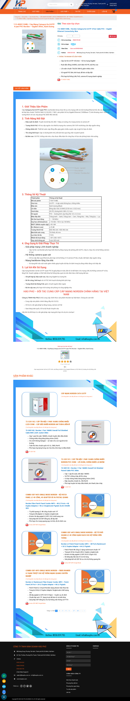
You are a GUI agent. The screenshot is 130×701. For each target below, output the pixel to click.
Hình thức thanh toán (72, 680)
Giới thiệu (35, 11)
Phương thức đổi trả (71, 683)
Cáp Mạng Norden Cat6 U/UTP (73, 393)
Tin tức (77, 11)
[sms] (4, 692)
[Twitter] (27, 686)
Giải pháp (64, 11)
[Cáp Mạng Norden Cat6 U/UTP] (39, 404)
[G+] (24, 686)
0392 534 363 (20, 662)
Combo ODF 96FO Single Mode (37, 524)
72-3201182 (32, 451)
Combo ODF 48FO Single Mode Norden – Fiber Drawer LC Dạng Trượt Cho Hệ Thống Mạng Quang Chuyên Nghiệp (48, 573)
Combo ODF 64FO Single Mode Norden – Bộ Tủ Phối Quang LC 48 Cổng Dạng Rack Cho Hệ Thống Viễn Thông (82, 535)
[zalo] (4, 686)
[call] (4, 676)
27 (74, 611)
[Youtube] (30, 686)
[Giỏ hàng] (112, 11)
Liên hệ (104, 11)
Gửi (69, 669)
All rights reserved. (40, 699)
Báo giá (114, 36)
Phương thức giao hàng (72, 686)
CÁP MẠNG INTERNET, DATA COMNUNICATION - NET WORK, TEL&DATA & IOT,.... (62, 16)
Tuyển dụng (91, 11)
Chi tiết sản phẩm (21, 88)
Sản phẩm (49, 11)
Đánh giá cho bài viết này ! (65, 346)
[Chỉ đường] (4, 681)
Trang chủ (22, 11)
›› (84, 611)
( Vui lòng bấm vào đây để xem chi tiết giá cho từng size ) (76, 396)
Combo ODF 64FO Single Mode (72, 563)
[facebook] (21, 686)
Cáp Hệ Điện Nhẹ (33, 16)
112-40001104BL (65, 79)
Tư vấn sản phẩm (71, 689)
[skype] (73, 44)
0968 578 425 (20, 665)
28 (78, 611)
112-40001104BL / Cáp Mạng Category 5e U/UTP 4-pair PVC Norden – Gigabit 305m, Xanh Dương (43, 18)
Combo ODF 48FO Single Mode (37, 603)
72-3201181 (67, 487)
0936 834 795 (20, 669)
